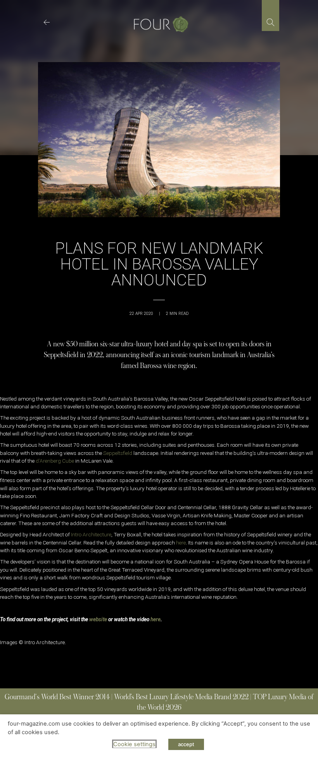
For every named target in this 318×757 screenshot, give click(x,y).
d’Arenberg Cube (55, 461)
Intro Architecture (91, 534)
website (98, 619)
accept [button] (186, 744)
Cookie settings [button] (134, 744)
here (181, 542)
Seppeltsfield (117, 453)
